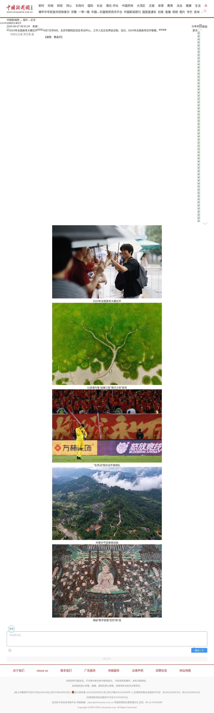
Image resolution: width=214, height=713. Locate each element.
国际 (90, 5)
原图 (204, 26)
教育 (170, 5)
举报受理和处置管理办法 (126, 702)
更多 (195, 30)
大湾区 (141, 5)
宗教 (74, 12)
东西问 (80, 5)
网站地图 (185, 670)
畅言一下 (199, 650)
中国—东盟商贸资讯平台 (106, 12)
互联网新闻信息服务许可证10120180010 (107, 697)
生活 (198, 5)
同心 (69, 5)
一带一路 (84, 12)
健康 (188, 5)
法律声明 (137, 670)
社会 (99, 5)
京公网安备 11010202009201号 (90, 692)
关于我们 (18, 670)
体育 (161, 5)
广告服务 (90, 670)
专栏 (189, 12)
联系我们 (66, 670)
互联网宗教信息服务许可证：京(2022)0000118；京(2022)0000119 (166, 692)
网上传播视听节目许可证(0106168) (32, 692)
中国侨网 (127, 5)
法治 (179, 5)
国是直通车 (149, 12)
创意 (161, 12)
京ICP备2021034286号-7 (119, 692)
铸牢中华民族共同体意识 (54, 12)
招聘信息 (161, 670)
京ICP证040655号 (60, 692)
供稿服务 (113, 670)
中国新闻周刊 (132, 12)
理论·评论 (112, 5)
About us (42, 670)
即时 (41, 5)
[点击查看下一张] (22, 30)
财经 (60, 5)
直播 (168, 12)
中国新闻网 (13, 20)
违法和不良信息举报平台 (64, 702)
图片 (182, 12)
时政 (50, 5)
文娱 (151, 5)
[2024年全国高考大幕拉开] (199, 33)
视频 (175, 12)
